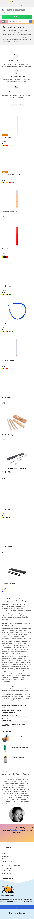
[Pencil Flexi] (17, 311)
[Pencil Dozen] (17, 274)
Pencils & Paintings (12, 30)
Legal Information (5, 851)
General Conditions (6, 856)
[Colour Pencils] (5, 738)
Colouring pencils (16, 737)
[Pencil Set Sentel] (17, 460)
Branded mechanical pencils (20, 747)
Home (4, 30)
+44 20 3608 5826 (8, 868)
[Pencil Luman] (17, 385)
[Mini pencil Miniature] (17, 199)
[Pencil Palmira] (17, 125)
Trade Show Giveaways (17, 5)
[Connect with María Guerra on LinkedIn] (2, 776)
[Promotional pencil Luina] (17, 162)
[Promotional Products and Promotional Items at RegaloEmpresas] (14, 9)
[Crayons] (5, 758)
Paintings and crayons (18, 757)
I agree (17, 907)
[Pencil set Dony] (17, 422)
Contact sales (7, 876)
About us (4, 858)
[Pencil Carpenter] (17, 237)
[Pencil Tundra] (17, 534)
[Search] (30, 21)
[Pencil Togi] (17, 497)
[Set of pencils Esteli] (17, 571)
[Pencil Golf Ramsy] (17, 348)
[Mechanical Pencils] (5, 748)
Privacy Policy (5, 853)
